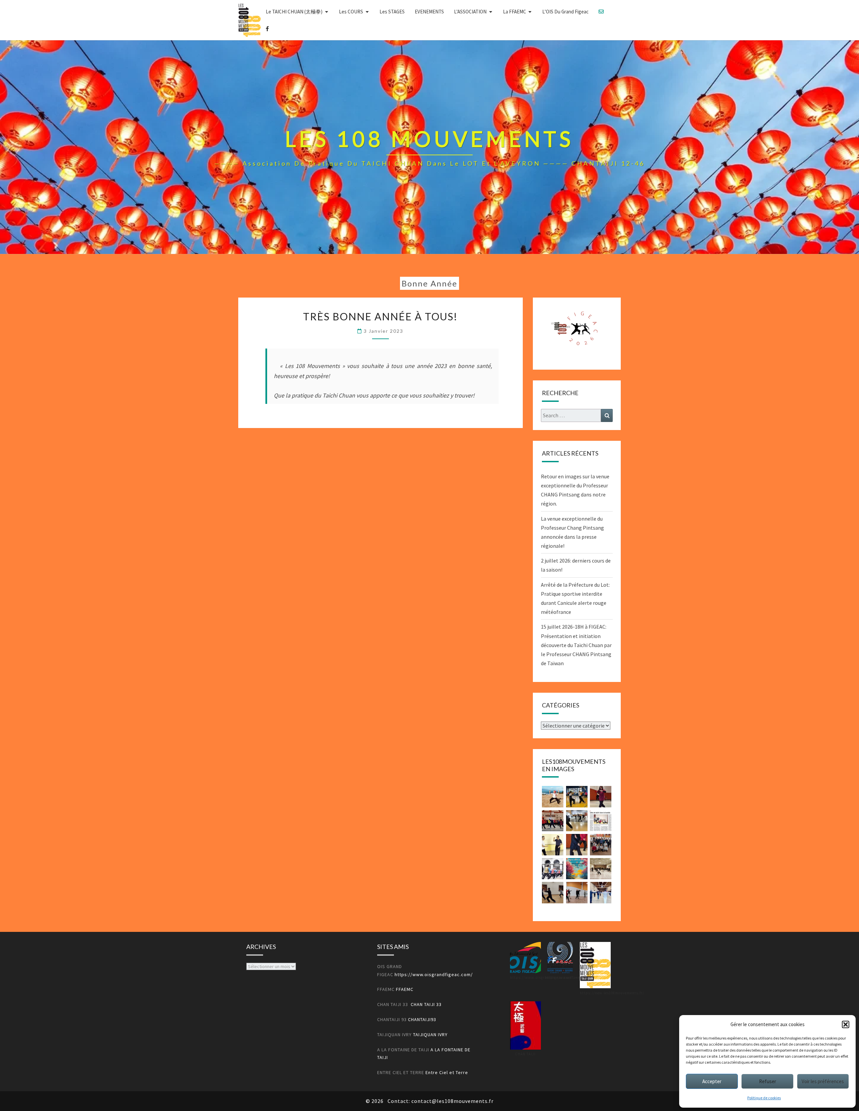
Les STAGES (392, 11)
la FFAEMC (514, 11)
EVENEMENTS (429, 11)
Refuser (767, 1081)
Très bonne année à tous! (380, 316)
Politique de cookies (764, 1097)
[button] (845, 1024)
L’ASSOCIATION (470, 11)
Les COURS (351, 11)
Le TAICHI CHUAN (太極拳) (294, 11)
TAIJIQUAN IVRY (430, 1034)
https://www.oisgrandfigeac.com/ (434, 974)
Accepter (711, 1081)
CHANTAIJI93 (422, 1019)
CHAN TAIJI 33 (426, 1004)
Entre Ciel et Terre (446, 1072)
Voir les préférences (823, 1081)
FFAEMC (404, 989)
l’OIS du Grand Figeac (565, 11)
